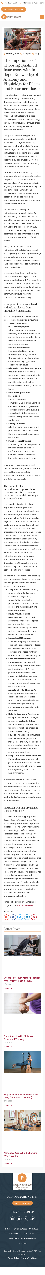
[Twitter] (32, 1218)
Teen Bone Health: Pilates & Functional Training (18, 1038)
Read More (8, 988)
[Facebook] (19, 1218)
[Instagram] (26, 1218)
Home (7, 1229)
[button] (42, 17)
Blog (37, 53)
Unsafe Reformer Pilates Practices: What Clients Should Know (22, 979)
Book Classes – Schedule (26, 1229)
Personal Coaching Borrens (22, 1238)
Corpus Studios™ (25, 905)
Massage (23, 1243)
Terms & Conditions (29, 1258)
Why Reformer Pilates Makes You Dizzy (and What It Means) (21, 1096)
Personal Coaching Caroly (22, 1233)
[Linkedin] (12, 1218)
